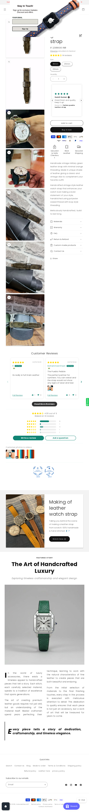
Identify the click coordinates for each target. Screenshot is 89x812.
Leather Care (44, 771)
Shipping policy (74, 766)
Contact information (45, 806)
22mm (56, 69)
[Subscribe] (44, 784)
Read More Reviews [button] (44, 404)
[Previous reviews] (52, 100)
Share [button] (55, 258)
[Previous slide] (8, 381)
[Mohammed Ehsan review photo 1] (50, 388)
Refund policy (30, 771)
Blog (28, 766)
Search (9, 766)
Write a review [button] (28, 438)
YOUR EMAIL (17, 17)
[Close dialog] (77, 2)
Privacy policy (47, 804)
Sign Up (25, 29)
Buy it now (67, 130)
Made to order (39, 766)
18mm (55, 64)
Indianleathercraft (22, 804)
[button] (4, 9)
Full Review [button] (18, 395)
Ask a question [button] (60, 438)
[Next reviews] (81, 100)
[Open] (6, 806)
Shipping (53, 51)
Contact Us (19, 766)
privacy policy (58, 771)
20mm (67, 64)
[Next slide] (81, 381)
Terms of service (60, 804)
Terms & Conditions (56, 766)
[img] (18, 362)
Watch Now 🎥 (59, 539)
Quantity (53, 74)
